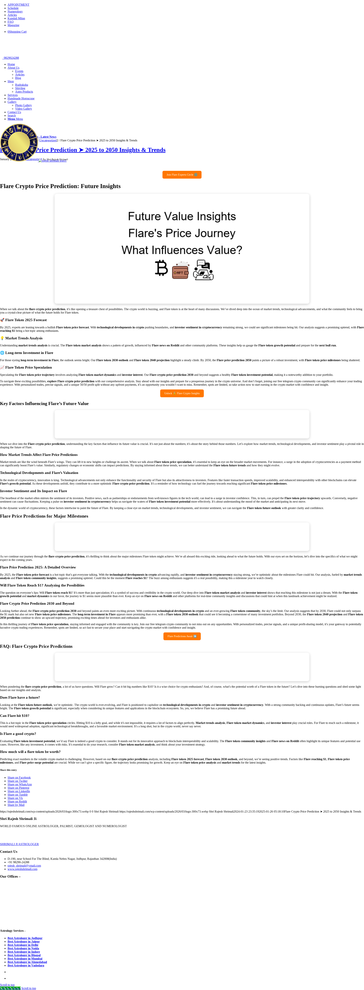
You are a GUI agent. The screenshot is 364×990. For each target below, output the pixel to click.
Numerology (15, 11)
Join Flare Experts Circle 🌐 (182, 174)
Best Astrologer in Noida (23, 948)
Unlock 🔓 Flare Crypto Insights (182, 393)
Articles (12, 15)
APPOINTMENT (18, 4)
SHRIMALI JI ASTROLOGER (19, 844)
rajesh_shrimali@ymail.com (24, 865)
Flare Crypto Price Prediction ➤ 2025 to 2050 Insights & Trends (83, 149)
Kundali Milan (16, 18)
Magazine (13, 25)
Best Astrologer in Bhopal (24, 955)
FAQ (11, 21)
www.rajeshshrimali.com (22, 869)
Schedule (13, 8)
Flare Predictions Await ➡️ (182, 636)
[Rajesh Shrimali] (33, 160)
